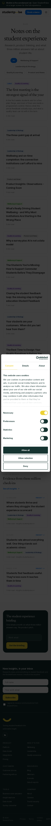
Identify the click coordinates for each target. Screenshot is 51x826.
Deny (25, 466)
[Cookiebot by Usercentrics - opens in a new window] (36, 358)
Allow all (25, 450)
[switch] (44, 421)
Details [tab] (25, 365)
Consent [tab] (9, 365)
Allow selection (25, 458)
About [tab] (42, 365)
